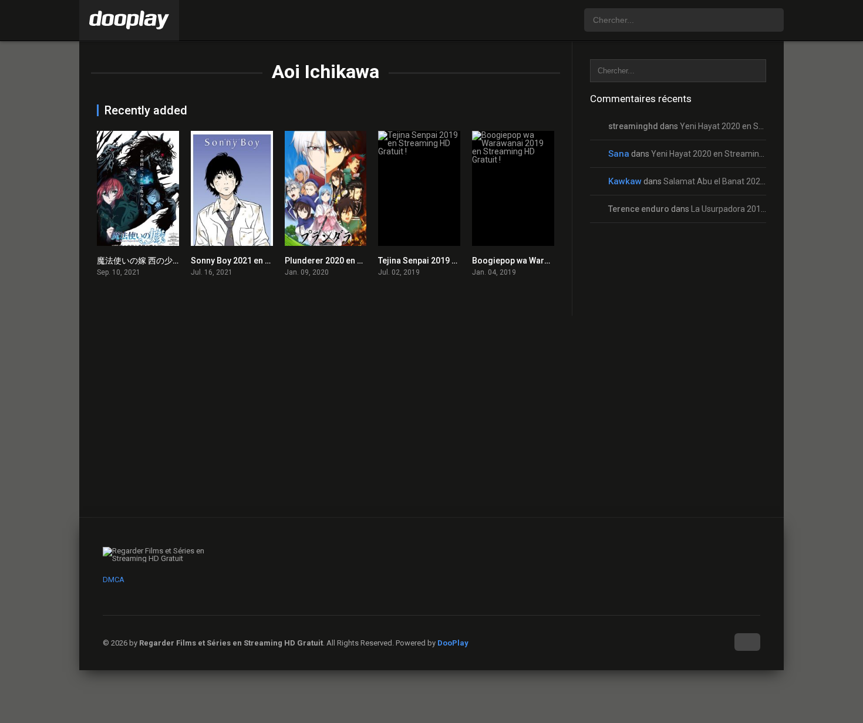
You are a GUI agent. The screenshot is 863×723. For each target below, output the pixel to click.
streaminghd (633, 126)
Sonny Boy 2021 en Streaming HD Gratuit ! (270, 260)
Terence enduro (638, 209)
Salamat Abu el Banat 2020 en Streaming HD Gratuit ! (761, 181)
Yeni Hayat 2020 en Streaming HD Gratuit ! (757, 126)
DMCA (113, 579)
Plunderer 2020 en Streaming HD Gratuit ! (363, 260)
